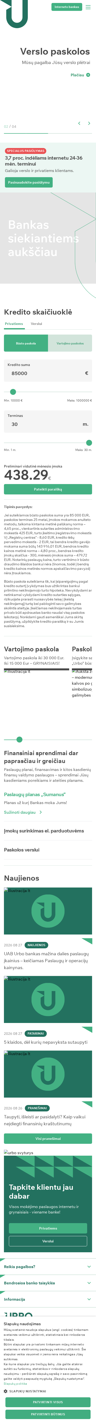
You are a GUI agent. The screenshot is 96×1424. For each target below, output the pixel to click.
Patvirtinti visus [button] (48, 1402)
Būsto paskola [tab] (26, 343)
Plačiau (77, 74)
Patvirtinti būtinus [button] (48, 1414)
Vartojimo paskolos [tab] (70, 343)
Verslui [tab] (36, 323)
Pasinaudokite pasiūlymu (28, 182)
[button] (79, 123)
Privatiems (48, 1228)
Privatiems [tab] (14, 323)
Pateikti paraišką (48, 489)
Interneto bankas (67, 7)
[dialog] (48, 1370)
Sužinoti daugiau (20, 812)
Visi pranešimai (48, 1138)
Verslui (48, 1241)
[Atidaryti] (89, 1267)
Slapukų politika (15, 1383)
